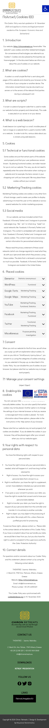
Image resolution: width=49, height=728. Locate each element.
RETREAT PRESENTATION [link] (24, 668)
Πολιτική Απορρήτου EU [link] (24, 698)
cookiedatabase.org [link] (15, 597)
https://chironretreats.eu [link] (23, 46)
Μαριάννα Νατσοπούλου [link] (25, 723)
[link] (45, 8)
